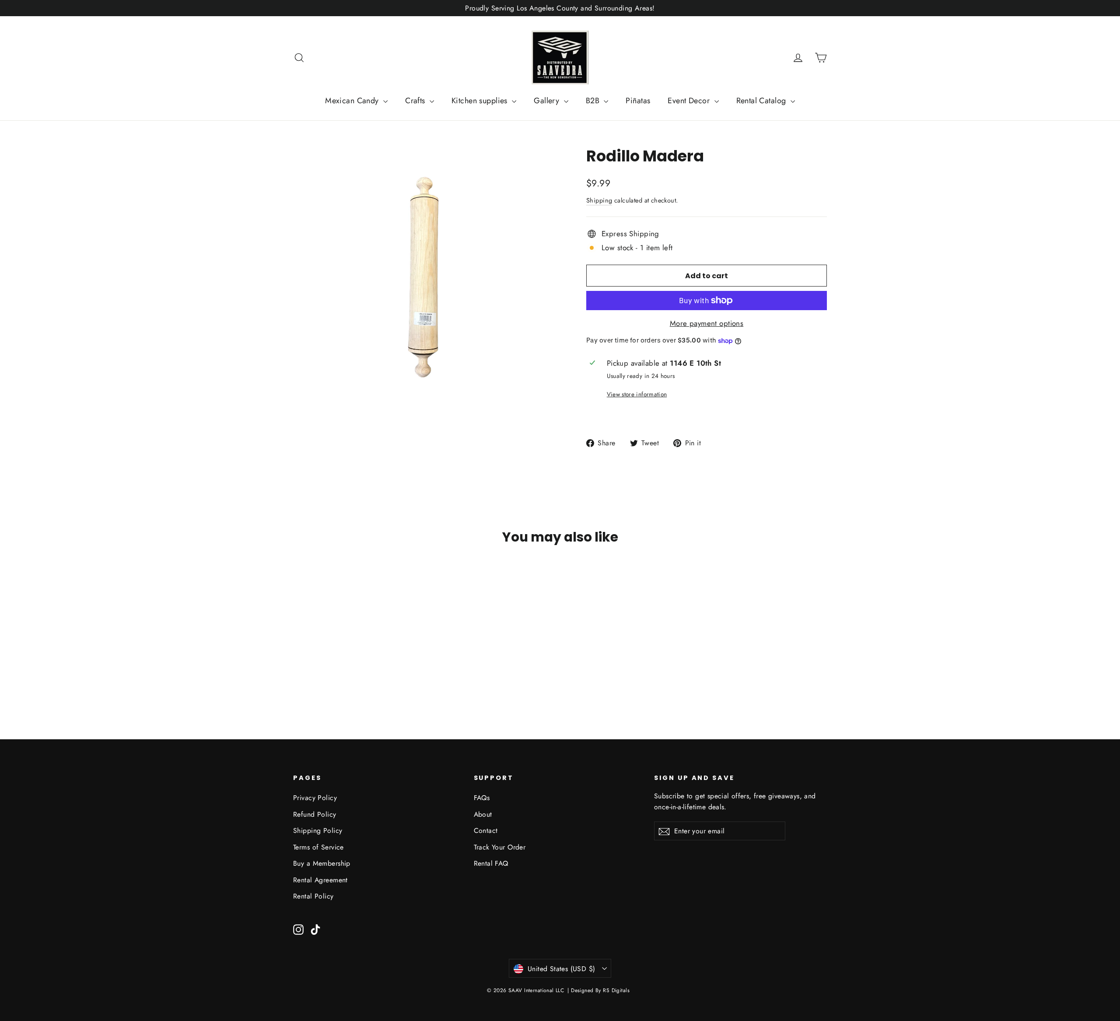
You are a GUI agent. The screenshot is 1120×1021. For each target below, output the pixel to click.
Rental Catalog (762, 100)
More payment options (707, 323)
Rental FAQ (491, 863)
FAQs (482, 798)
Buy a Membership (321, 863)
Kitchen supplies (481, 100)
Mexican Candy (353, 100)
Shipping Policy (317, 830)
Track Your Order (500, 847)
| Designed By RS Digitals (598, 990)
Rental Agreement (320, 880)
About (483, 814)
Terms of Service (318, 847)
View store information (637, 394)
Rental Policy (313, 896)
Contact (486, 830)
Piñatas (638, 100)
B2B (594, 100)
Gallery (547, 100)
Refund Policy (314, 814)
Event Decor (690, 100)
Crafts (416, 100)
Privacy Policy (315, 798)
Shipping (599, 200)
